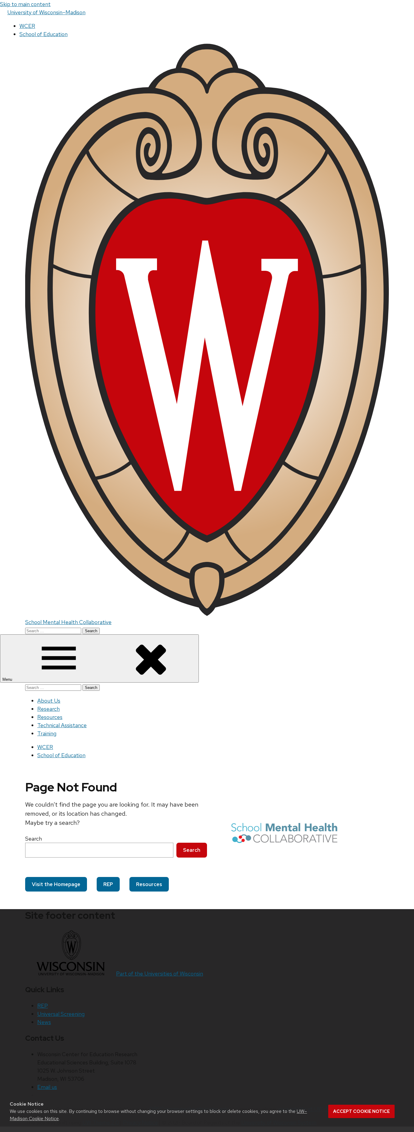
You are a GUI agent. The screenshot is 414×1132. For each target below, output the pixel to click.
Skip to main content (25, 4)
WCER (27, 25)
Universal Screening (61, 1013)
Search (33, 838)
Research (48, 708)
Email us (47, 1086)
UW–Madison (46, 12)
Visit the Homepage (56, 884)
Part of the (159, 973)
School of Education (43, 34)
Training (46, 733)
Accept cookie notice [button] (361, 1111)
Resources (49, 717)
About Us (48, 700)
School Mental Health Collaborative (68, 622)
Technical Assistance (62, 725)
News (44, 1022)
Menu (7, 679)
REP (108, 884)
